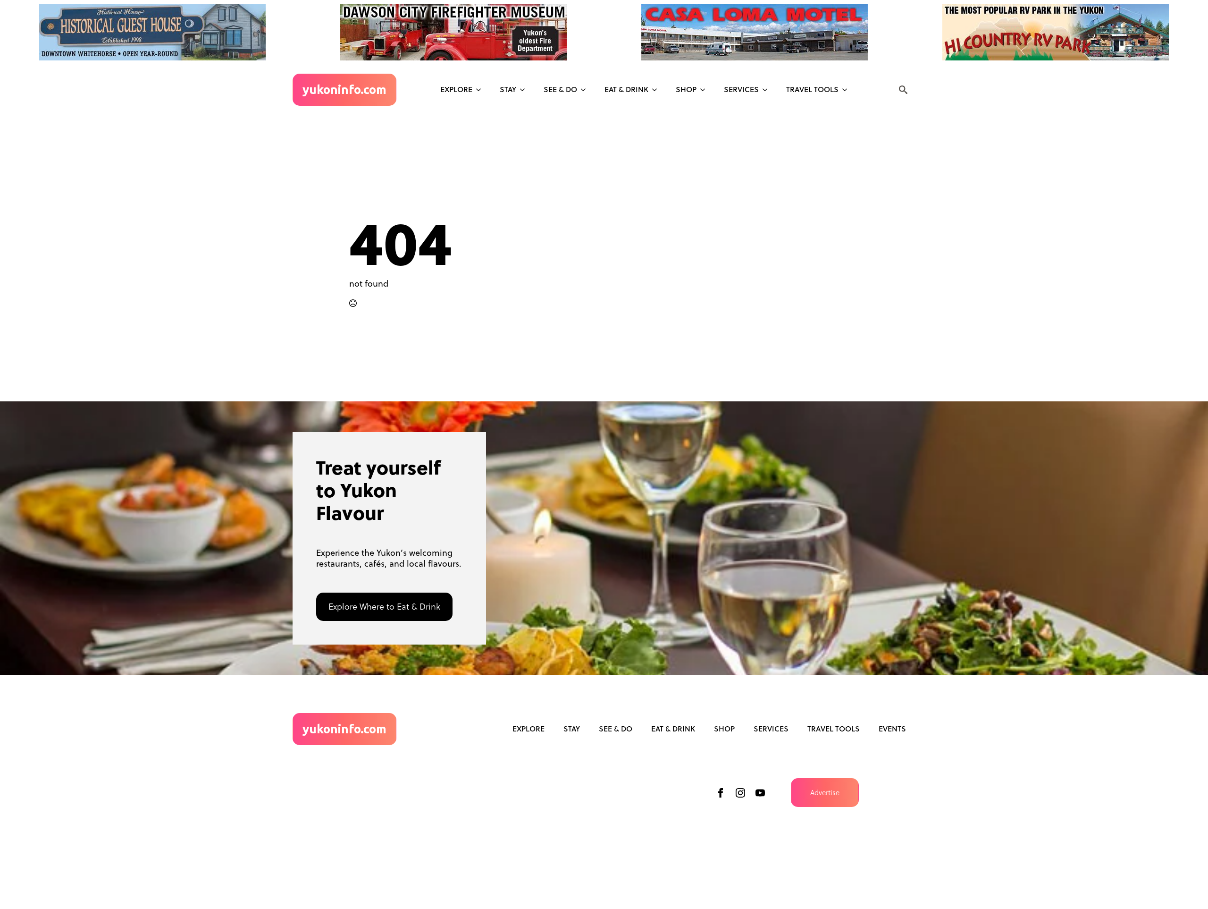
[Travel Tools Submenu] (847, 89)
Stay (508, 89)
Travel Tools (812, 89)
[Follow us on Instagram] (740, 793)
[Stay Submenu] (525, 89)
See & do (560, 89)
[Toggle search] (903, 89)
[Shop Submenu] (705, 89)
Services (741, 89)
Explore (456, 89)
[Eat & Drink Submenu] (657, 89)
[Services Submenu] (768, 89)
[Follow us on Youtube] (760, 793)
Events (892, 728)
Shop (686, 89)
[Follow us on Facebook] (720, 793)
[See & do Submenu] (586, 89)
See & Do (615, 728)
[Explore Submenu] (481, 89)
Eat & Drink (626, 89)
